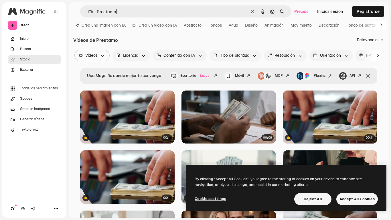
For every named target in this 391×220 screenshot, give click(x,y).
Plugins (319, 75)
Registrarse (368, 11)
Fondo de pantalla (363, 25)
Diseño (251, 25)
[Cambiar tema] (33, 208)
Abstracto (193, 25)
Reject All (313, 199)
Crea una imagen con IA (104, 25)
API (352, 75)
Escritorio (194, 75)
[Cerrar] (368, 76)
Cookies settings (210, 198)
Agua (233, 25)
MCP (279, 75)
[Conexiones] (12, 208)
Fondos (215, 25)
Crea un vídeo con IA (158, 25)
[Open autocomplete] (88, 11)
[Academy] (22, 208)
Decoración (329, 25)
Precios (301, 11)
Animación (274, 25)
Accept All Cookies (357, 199)
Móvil (239, 75)
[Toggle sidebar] (56, 11)
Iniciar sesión (330, 11)
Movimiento (301, 25)
